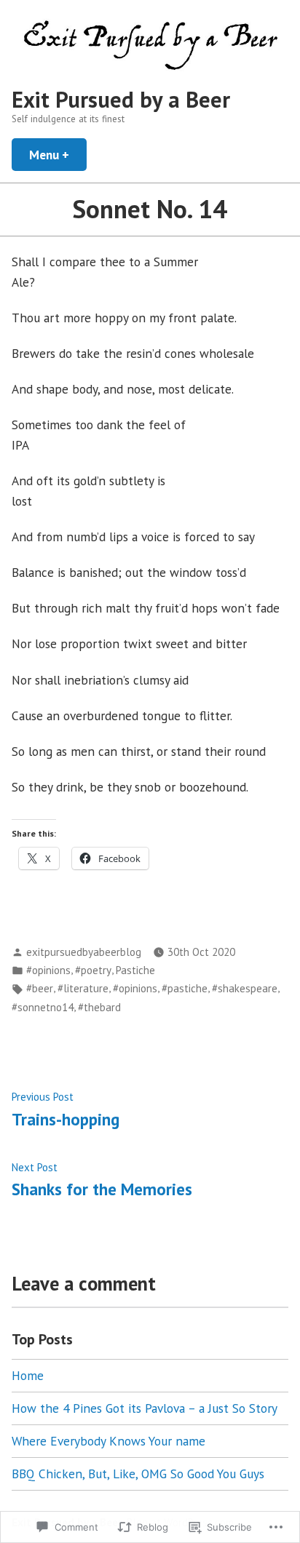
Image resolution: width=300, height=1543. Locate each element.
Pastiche (135, 970)
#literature (83, 988)
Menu (58, 154)
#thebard (99, 1007)
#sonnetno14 (43, 1007)
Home (28, 1375)
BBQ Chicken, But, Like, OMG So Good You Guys (138, 1473)
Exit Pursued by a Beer (121, 99)
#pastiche (185, 988)
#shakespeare (244, 988)
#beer (39, 988)
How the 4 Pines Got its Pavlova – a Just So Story (144, 1408)
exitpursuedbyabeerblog (83, 952)
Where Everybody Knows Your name (108, 1440)
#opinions (48, 970)
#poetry (93, 970)
